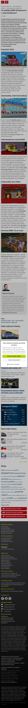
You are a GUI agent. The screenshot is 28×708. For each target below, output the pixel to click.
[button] (14, 364)
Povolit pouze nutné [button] (14, 360)
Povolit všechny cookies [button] (14, 356)
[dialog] (14, 354)
